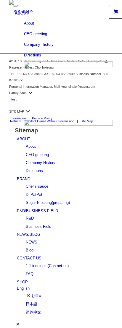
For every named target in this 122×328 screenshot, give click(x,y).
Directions (32, 55)
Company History (39, 44)
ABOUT (21, 13)
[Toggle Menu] (15, 6)
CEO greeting (35, 34)
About (29, 23)
